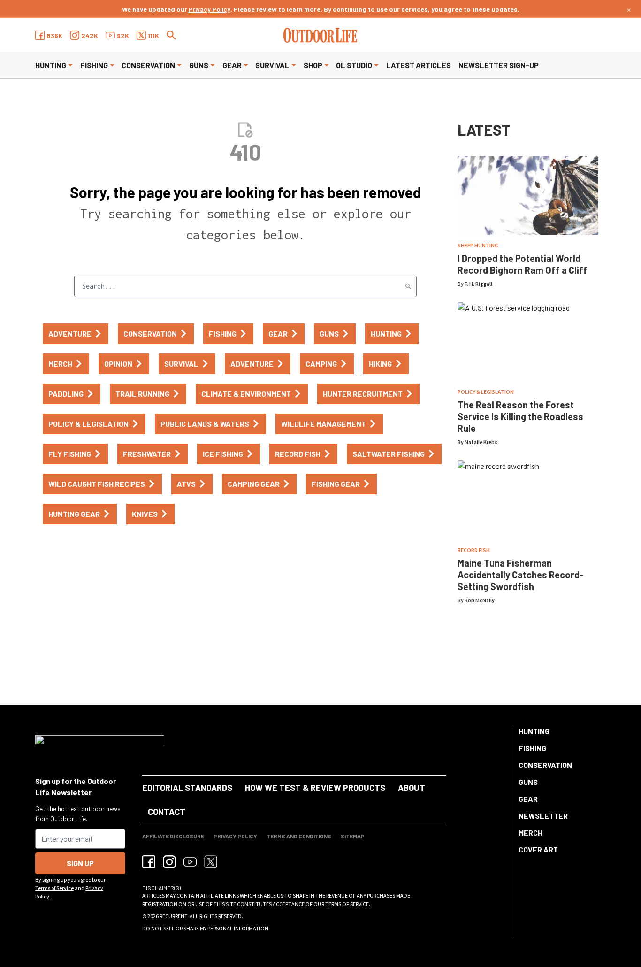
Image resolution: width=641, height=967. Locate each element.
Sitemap (353, 836)
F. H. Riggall (478, 284)
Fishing (94, 65)
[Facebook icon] (148, 861)
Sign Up (80, 863)
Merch (530, 832)
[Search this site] (171, 35)
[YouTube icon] (190, 861)
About (411, 788)
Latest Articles (418, 65)
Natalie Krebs (481, 442)
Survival (272, 65)
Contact (166, 811)
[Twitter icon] (210, 861)
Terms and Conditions (299, 836)
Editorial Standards (187, 788)
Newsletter (543, 815)
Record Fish (474, 550)
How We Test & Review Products (315, 788)
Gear (232, 65)
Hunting (50, 65)
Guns (198, 65)
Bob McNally (480, 601)
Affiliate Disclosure (173, 836)
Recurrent (173, 917)
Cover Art (538, 849)
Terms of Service (54, 888)
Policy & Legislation (486, 392)
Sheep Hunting (478, 246)
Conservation (148, 65)
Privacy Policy (209, 9)
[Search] (408, 286)
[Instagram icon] (169, 861)
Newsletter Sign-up (498, 65)
